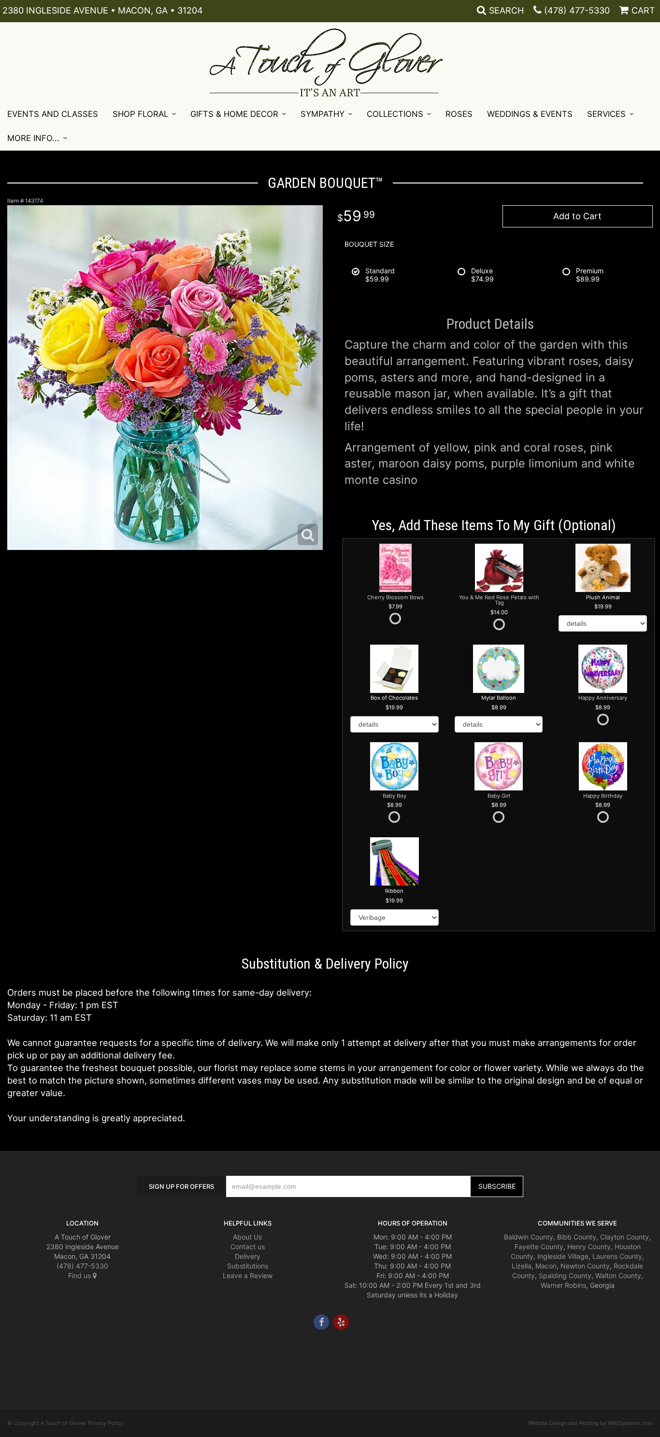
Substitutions (247, 1266)
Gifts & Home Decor (234, 114)
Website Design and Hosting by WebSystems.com (590, 1423)
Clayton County (624, 1237)
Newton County (585, 1266)
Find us (80, 1275)
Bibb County (576, 1237)
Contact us (247, 1246)
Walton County (618, 1275)
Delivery (247, 1256)
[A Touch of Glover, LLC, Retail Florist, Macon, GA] (21, 1358)
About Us (247, 1237)
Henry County (589, 1246)
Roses (459, 114)
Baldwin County (528, 1237)
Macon (546, 1266)
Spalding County (565, 1275)
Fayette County (539, 1246)
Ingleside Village (562, 1256)
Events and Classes (52, 114)
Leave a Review (248, 1275)
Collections (395, 114)
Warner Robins (563, 1285)
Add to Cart (577, 216)
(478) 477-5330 (577, 10)
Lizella (521, 1266)
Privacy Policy (105, 1423)
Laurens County (617, 1256)
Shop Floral (140, 114)
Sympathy (322, 114)
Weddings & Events (530, 114)
